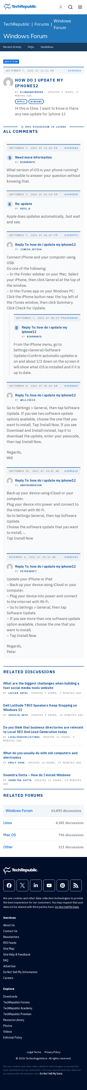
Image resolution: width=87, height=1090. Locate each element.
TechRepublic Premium (17, 1014)
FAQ (5, 960)
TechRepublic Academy (17, 1008)
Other (8, 847)
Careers (8, 978)
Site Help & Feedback (16, 954)
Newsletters (11, 937)
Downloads (10, 996)
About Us (9, 925)
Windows (36, 101)
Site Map (8, 948)
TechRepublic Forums (16, 1002)
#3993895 (71, 194)
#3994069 (71, 385)
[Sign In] (60, 7)
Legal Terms (34, 1052)
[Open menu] (80, 7)
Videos (7, 1031)
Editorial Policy (12, 1037)
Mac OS (9, 835)
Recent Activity (12, 46)
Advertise (9, 966)
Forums (41, 24)
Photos (7, 1026)
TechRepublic (16, 24)
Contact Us (10, 931)
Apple (21, 101)
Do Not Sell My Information (20, 972)
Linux (7, 822)
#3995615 (71, 471)
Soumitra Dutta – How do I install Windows (37, 775)
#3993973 (71, 235)
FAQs (31, 46)
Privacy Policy (52, 1052)
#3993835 (74, 70)
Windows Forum (62, 24)
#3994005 (71, 317)
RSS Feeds (9, 943)
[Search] (70, 7)
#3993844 (71, 147)
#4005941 (71, 557)
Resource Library (13, 1020)
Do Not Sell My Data (67, 907)
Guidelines (47, 46)
